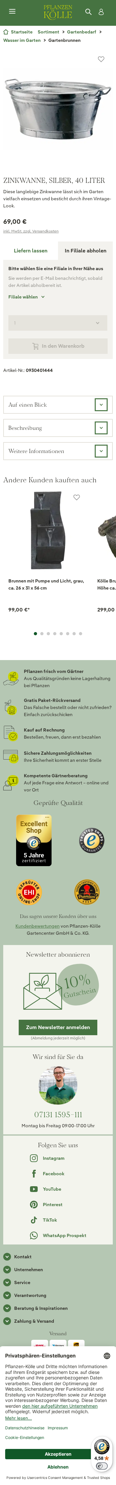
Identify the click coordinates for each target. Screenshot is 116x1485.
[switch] (102, 1466)
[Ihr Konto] (99, 12)
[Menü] (12, 11)
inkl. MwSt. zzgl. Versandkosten (31, 231)
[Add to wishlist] (76, 497)
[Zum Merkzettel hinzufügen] (101, 59)
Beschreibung (25, 427)
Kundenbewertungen (37, 926)
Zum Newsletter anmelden (58, 1027)
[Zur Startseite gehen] (58, 12)
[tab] (30, 250)
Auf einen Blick (27, 404)
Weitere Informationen (36, 451)
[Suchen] (88, 12)
